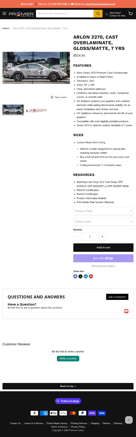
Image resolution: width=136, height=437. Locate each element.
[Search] (98, 13)
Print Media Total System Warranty (95, 202)
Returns (106, 423)
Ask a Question (117, 296)
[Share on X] (80, 276)
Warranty (118, 423)
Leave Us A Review (33, 423)
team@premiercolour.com (100, 4)
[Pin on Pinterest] (91, 276)
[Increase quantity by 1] (102, 237)
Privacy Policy (78, 427)
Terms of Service (59, 427)
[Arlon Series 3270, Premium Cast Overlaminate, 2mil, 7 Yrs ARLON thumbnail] (13, 109)
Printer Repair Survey (57, 423)
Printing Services (79, 423)
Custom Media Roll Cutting (91, 142)
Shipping (95, 423)
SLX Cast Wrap (108, 182)
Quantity (77, 229)
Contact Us (15, 423)
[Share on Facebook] (75, 276)
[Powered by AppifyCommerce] (126, 311)
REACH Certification (88, 190)
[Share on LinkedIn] (86, 276)
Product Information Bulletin (91, 198)
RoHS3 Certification (87, 194)
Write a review (68, 358)
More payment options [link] (103, 266)
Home (5, 28)
